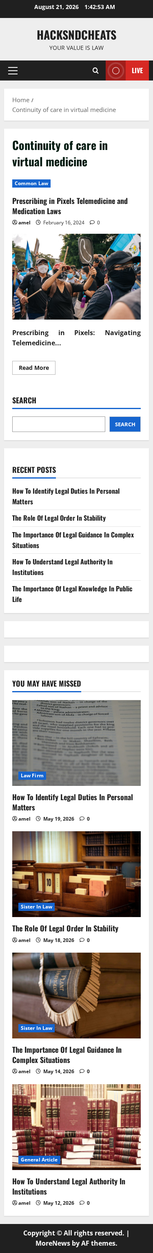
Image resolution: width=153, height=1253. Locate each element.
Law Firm (32, 775)
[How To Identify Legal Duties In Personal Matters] (76, 743)
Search (24, 400)
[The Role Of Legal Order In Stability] (76, 874)
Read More (37, 369)
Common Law (31, 183)
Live (137, 70)
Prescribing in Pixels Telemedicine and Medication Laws (70, 205)
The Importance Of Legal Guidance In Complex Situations (67, 1054)
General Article (39, 1159)
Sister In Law (36, 906)
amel (24, 222)
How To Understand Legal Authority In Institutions (68, 1186)
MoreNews (52, 1243)
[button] (13, 70)
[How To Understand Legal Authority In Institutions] (76, 1127)
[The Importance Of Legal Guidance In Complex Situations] (76, 995)
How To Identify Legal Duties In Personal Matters (72, 802)
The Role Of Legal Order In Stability (59, 518)
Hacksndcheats (76, 34)
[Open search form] (96, 70)
